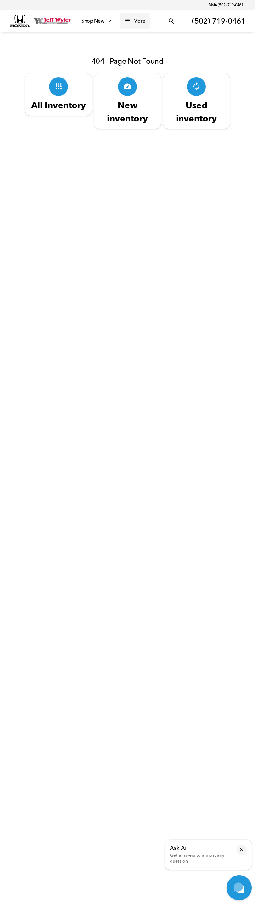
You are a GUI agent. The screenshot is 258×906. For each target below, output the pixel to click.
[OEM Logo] (20, 21)
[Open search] (171, 21)
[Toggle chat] (239, 887)
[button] (242, 850)
